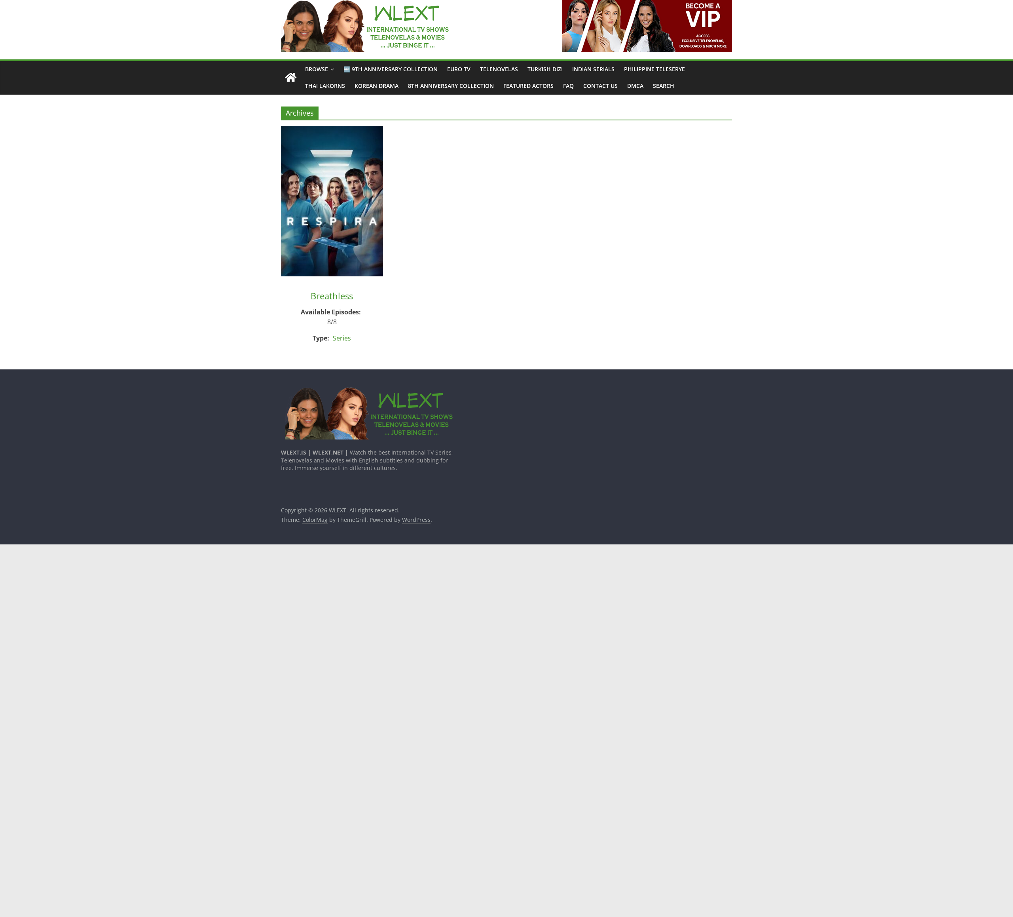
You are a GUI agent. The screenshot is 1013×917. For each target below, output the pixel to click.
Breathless (332, 296)
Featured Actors (528, 85)
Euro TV (458, 69)
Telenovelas (499, 69)
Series (342, 338)
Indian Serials (593, 69)
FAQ (568, 85)
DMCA (635, 85)
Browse (316, 69)
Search (663, 85)
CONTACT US (600, 85)
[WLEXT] (290, 77)
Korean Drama (376, 85)
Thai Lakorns (325, 85)
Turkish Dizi (545, 69)
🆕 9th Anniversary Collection (390, 69)
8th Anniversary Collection (451, 85)
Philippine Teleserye (654, 69)
